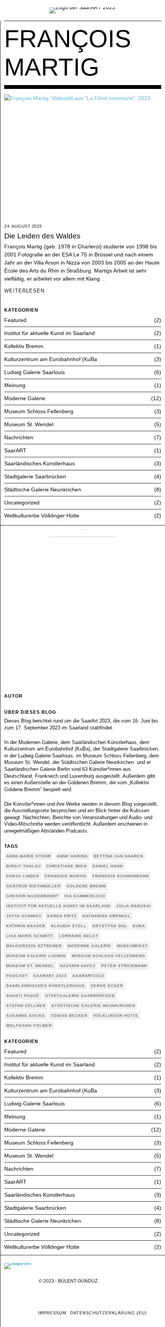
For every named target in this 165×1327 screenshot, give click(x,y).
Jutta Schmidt (23, 916)
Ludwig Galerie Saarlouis (34, 372)
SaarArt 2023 (50, 976)
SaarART (15, 450)
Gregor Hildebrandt (32, 896)
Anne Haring (72, 856)
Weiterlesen (24, 291)
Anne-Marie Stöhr (28, 856)
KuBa (139, 926)
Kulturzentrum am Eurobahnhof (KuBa (50, 359)
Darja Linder (22, 876)
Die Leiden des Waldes (42, 236)
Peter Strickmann (124, 966)
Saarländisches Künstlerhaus (39, 463)
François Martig (66, 876)
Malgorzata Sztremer (34, 946)
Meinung (14, 385)
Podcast (17, 976)
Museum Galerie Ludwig (36, 956)
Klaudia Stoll (69, 926)
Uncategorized (22, 502)
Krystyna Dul (109, 926)
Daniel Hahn (107, 866)
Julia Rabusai (133, 906)
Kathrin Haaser (25, 926)
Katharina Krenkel (106, 916)
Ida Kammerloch (84, 896)
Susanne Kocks (25, 1015)
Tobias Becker (69, 1015)
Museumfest (132, 946)
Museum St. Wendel (28, 424)
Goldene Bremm (86, 886)
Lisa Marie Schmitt (29, 936)
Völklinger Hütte (116, 1015)
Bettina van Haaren (118, 856)
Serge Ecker (107, 986)
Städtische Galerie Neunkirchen (93, 1005)
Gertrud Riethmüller (33, 886)
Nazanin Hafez (78, 966)
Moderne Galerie (24, 398)
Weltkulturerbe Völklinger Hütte (41, 515)
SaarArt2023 (88, 976)
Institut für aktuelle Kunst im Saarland (49, 333)
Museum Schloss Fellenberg (38, 411)
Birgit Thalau (23, 866)
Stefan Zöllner (26, 1005)
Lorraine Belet (78, 936)
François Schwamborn (120, 876)
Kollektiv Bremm (23, 346)
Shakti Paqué (23, 996)
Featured (15, 320)
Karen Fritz (62, 916)
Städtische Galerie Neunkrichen (42, 489)
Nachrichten (18, 437)
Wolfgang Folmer (29, 1025)
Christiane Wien (66, 866)
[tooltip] (8, 1313)
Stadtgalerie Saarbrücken (35, 476)
